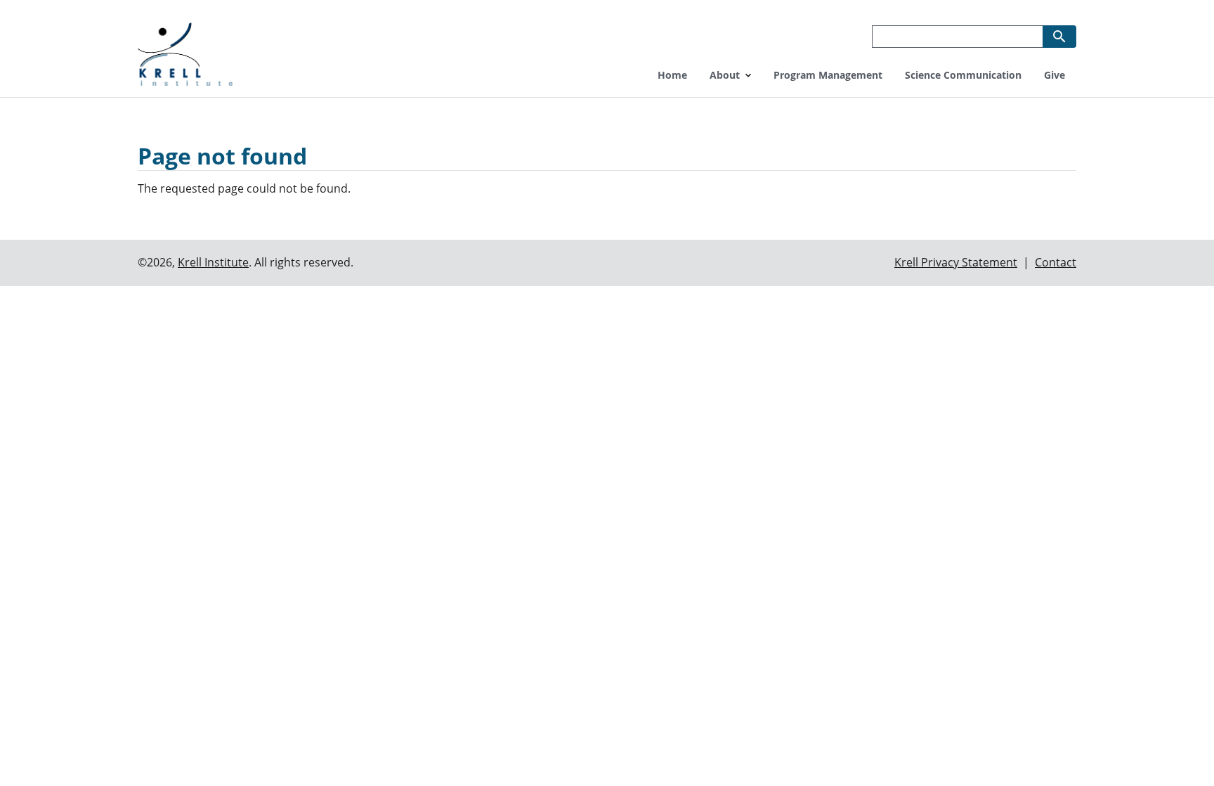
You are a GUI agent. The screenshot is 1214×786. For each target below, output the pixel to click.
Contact (1055, 262)
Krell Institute (213, 262)
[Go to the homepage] (185, 52)
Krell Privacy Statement (955, 262)
